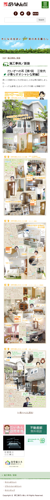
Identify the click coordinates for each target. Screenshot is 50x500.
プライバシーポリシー (13, 486)
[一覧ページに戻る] (25, 412)
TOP (4, 58)
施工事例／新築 (14, 58)
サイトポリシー (11, 482)
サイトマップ (10, 490)
